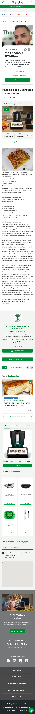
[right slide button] (31, 417)
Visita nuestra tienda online (17, 6)
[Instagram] (21, 661)
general (9, 10)
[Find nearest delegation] (3, 2)
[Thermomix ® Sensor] (26, 515)
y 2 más (22, 398)
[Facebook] (8, 661)
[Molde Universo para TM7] (9, 515)
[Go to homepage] (17, 3)
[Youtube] (14, 661)
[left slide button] (3, 417)
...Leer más (26, 67)
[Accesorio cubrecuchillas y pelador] (9, 485)
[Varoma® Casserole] (26, 485)
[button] (31, 2)
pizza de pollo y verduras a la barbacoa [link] (22, 10)
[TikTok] (27, 661)
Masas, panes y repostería (11, 398)
